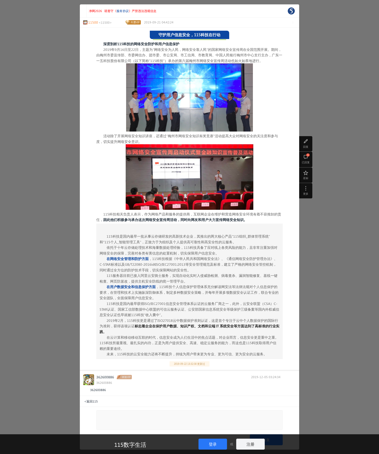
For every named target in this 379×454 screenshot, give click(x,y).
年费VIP (135, 22)
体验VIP (126, 377)
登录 (213, 444)
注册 (250, 444)
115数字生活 (130, 444)
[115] (291, 10)
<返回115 (91, 401)
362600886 (105, 377)
